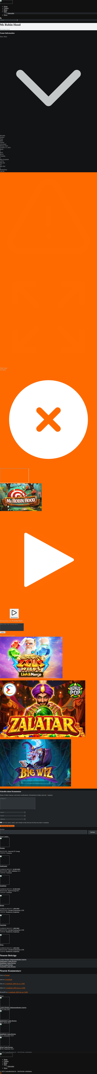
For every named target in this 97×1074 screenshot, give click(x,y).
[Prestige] (4, 846)
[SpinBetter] (4, 884)
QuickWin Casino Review (8, 966)
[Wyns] (4, 943)
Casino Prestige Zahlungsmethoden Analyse (13, 959)
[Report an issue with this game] (48, 268)
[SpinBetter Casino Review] (4, 1032)
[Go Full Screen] (48, 365)
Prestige (2, 848)
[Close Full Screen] (48, 467)
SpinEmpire (3, 866)
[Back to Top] (1, 1073)
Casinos (6, 8)
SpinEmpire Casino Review (8, 961)
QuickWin (3, 925)
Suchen (2, 829)
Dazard (7, 975)
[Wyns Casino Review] (4, 1045)
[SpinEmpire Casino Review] (4, 1019)
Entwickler (11, 13)
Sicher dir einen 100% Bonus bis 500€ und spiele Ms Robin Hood (20, 366)
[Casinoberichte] (6, 3)
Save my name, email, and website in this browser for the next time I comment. (25, 822)
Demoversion (14, 617)
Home (5, 6)
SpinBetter (3, 886)
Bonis (5, 10)
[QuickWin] (4, 923)
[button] (21, 497)
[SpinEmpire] (4, 864)
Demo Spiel (3, 679)
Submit (3, 632)
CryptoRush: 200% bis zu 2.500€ (15, 984)
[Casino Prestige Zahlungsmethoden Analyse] (4, 1006)
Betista (2, 905)
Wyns (1, 945)
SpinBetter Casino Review (8, 963)
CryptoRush (8, 979)
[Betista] (4, 904)
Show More (3, 36)
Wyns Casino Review (6, 965)
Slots (5, 11)
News (5, 15)
